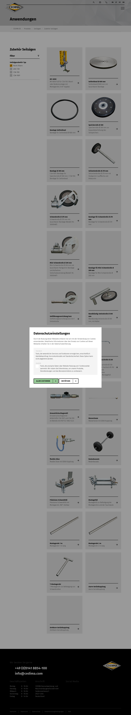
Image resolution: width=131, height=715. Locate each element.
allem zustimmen (43, 381)
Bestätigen (65, 381)
